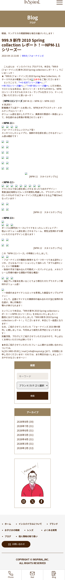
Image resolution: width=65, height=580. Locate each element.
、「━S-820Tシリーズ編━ (29, 82)
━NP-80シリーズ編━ (38, 85)
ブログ (8, 536)
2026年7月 (22, 426)
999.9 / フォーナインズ (33, 55)
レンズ (30, 530)
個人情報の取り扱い (28, 536)
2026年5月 (22, 435)
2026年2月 (22, 448)
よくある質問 (50, 530)
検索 (32, 395)
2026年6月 (22, 430)
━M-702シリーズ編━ (12, 85)
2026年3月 (22, 443)
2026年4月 (22, 439)
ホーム (8, 523)
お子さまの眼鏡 (12, 530)
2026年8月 (22, 421)
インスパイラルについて (30, 523)
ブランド (53, 523)
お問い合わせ (18, 544)
